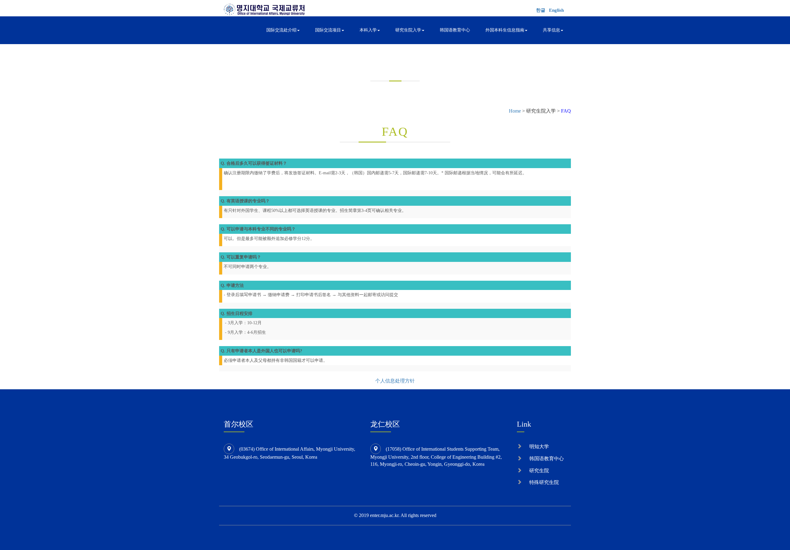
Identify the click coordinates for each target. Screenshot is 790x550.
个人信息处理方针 (395, 380)
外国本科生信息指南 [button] (504, 30)
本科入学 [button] (368, 30)
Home (515, 111)
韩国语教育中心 (455, 30)
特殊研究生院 (544, 482)
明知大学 (539, 446)
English (556, 10)
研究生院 (539, 470)
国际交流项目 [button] (328, 30)
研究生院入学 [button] (408, 30)
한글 (540, 10)
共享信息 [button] (551, 30)
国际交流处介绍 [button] (281, 30)
